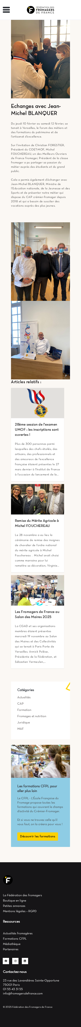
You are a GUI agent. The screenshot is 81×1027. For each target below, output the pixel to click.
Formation (24, 710)
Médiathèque (11, 944)
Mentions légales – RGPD (20, 911)
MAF (20, 729)
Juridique (23, 722)
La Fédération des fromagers (22, 895)
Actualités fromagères (18, 933)
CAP (20, 703)
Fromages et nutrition (31, 716)
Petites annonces (14, 906)
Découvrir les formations (37, 836)
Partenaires (10, 949)
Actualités (24, 697)
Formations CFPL (15, 938)
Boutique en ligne (14, 900)
